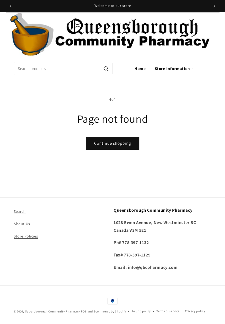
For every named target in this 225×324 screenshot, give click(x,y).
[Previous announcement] (11, 6)
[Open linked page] (112, 36)
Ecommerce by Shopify (110, 311)
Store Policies (26, 236)
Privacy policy (195, 311)
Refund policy (141, 311)
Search (20, 211)
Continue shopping (112, 143)
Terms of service (167, 311)
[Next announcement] (214, 6)
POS (84, 311)
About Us (22, 223)
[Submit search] (105, 68)
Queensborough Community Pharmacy (52, 311)
